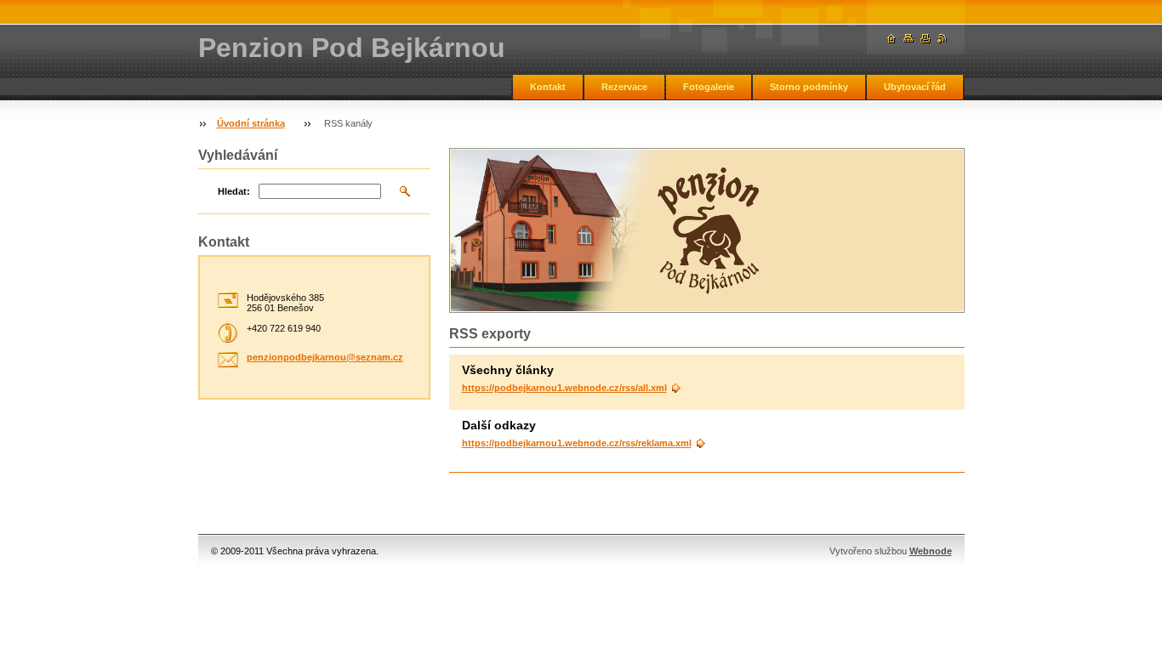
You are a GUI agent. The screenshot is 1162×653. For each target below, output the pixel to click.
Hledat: (234, 191)
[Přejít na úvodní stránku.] (891, 38)
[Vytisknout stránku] (925, 38)
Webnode (930, 551)
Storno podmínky (809, 87)
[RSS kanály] (942, 38)
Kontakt (548, 87)
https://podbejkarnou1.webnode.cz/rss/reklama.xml (577, 443)
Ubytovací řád (915, 87)
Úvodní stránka (251, 123)
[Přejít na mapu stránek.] (908, 38)
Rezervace (624, 87)
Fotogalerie (708, 87)
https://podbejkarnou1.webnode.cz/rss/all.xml (564, 388)
